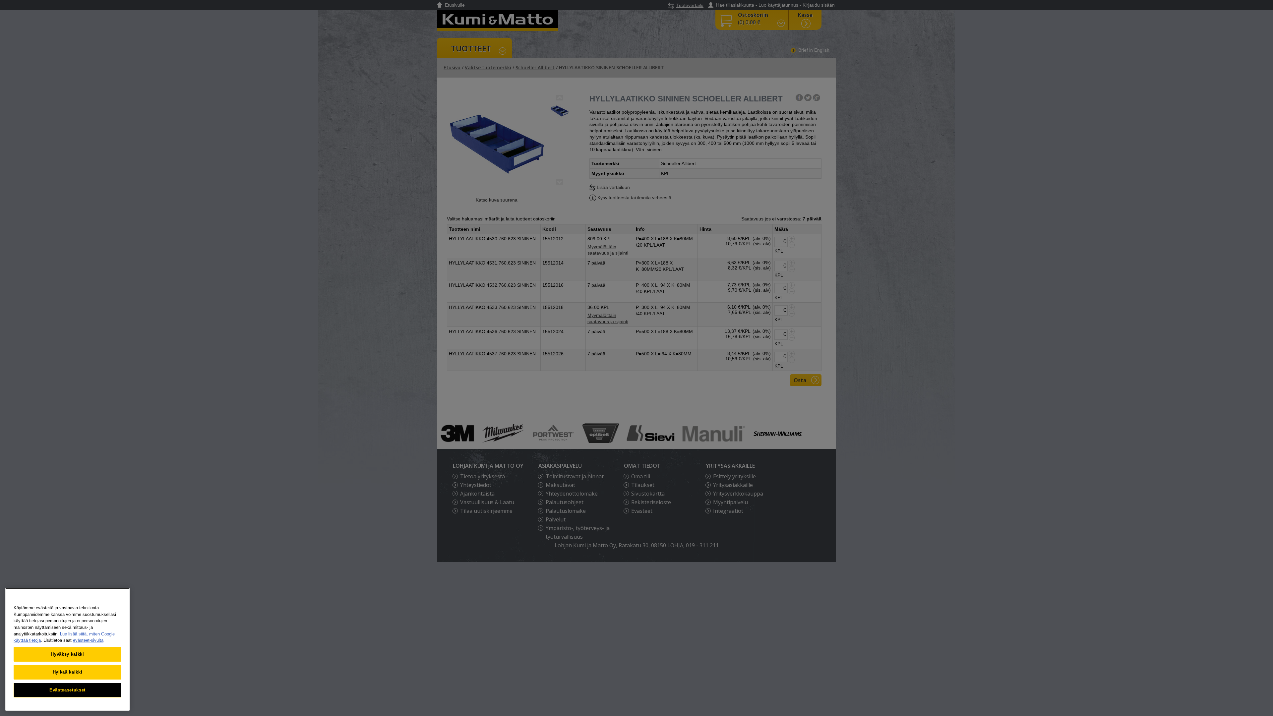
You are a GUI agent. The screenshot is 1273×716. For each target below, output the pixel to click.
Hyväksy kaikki (67, 654)
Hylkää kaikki (68, 672)
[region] (67, 649)
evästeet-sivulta (88, 640)
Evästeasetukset (67, 689)
